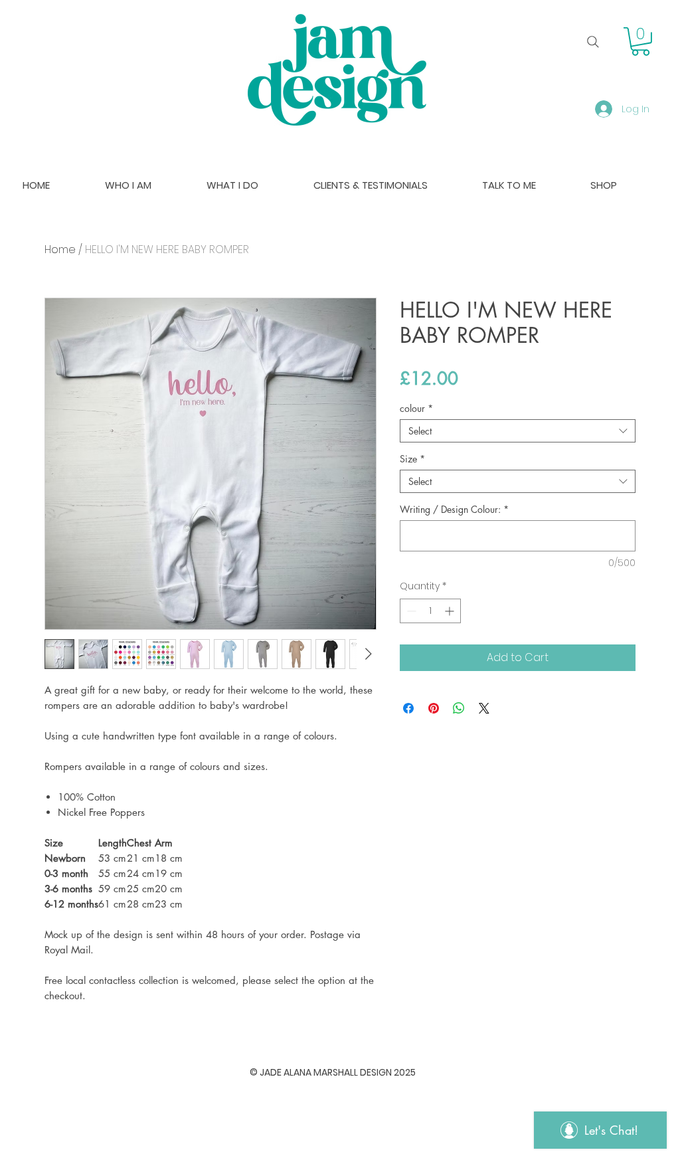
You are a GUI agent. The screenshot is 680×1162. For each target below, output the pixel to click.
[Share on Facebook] (408, 708)
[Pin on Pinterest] (434, 708)
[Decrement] (410, 611)
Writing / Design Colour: (454, 509)
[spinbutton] (430, 611)
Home (60, 249)
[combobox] (518, 430)
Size (412, 458)
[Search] (593, 42)
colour (416, 408)
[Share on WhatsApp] (459, 708)
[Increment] (450, 611)
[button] (640, 41)
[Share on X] (484, 708)
